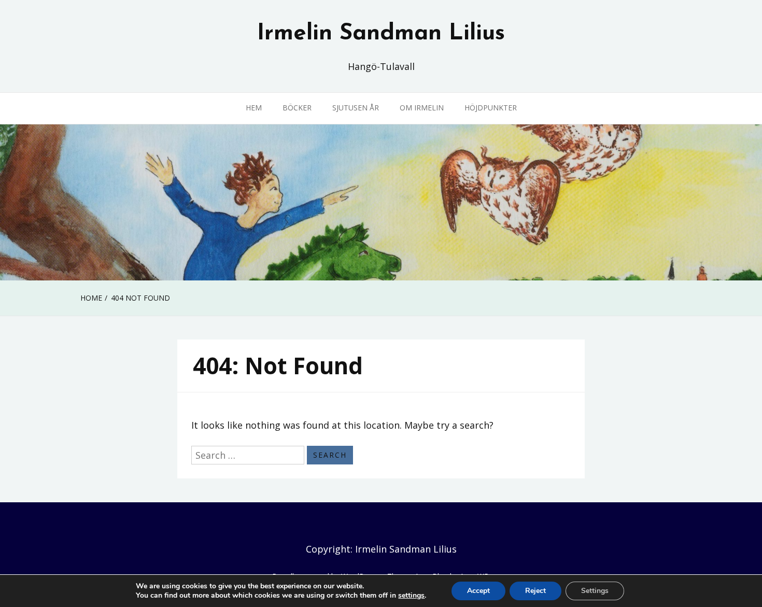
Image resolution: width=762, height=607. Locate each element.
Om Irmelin (422, 107)
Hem (254, 107)
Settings (595, 591)
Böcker (297, 107)
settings (411, 595)
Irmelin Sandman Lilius (381, 33)
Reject (535, 591)
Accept (478, 591)
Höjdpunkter (490, 107)
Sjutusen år (355, 107)
